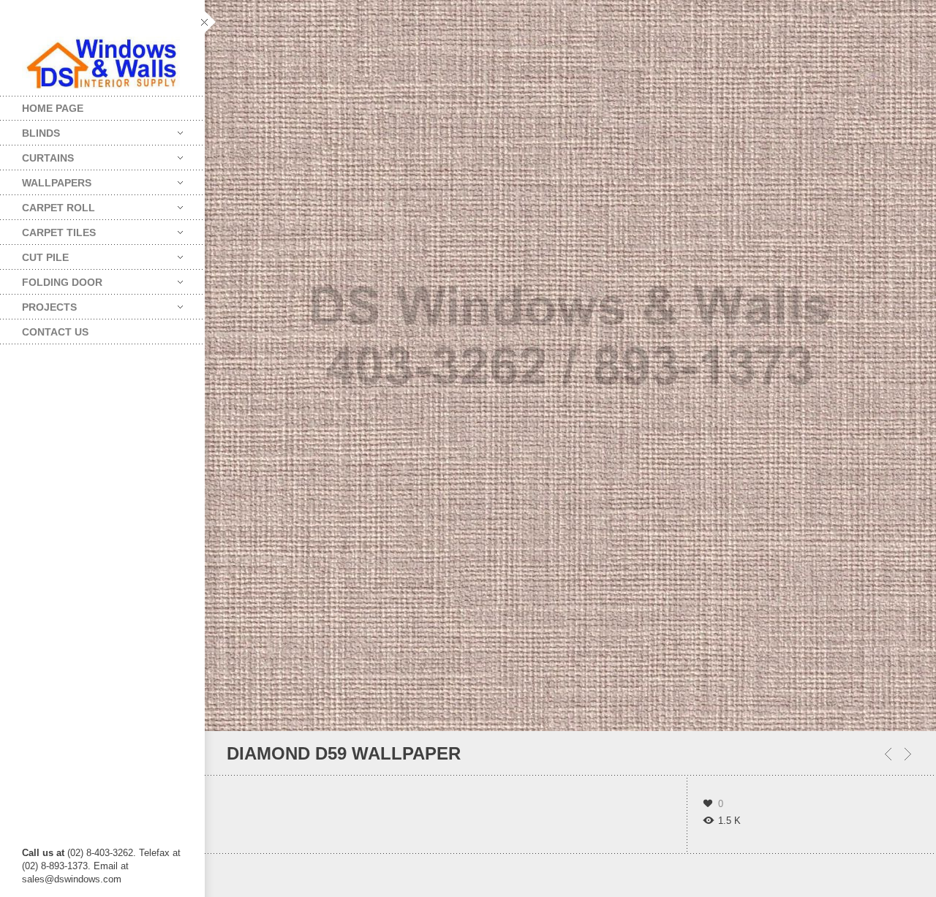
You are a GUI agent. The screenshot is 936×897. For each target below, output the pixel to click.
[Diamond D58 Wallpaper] (888, 754)
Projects (38, 304)
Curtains (37, 154)
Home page (52, 108)
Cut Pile (34, 254)
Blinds (30, 130)
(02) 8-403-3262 (100, 852)
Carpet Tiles (48, 229)
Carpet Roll (47, 204)
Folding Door (51, 279)
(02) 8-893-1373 (55, 865)
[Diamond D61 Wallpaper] (908, 754)
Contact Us (55, 332)
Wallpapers (45, 179)
